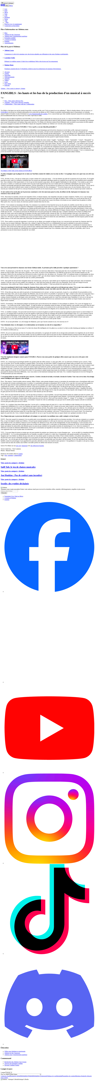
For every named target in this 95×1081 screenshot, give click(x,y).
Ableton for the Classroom (12, 34)
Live (5, 9)
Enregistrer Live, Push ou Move (13, 496)
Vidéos (6, 80)
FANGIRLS (4, 112)
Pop (6, 455)
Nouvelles (7, 75)
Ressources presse (15, 1076)
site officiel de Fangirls (37, 445)
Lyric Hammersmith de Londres (38, 114)
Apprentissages (8, 43)
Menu (7, 5)
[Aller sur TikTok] (49, 953)
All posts (7, 72)
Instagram (24, 445)
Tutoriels (7, 78)
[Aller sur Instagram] (49, 863)
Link (5, 15)
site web (18, 445)
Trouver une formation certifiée (13, 1063)
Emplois (6, 41)
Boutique (7, 17)
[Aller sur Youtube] (49, 772)
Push (5, 10)
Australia (10, 455)
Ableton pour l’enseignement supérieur (15, 36)
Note (5, 14)
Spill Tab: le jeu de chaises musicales (18, 467)
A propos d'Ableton (10, 39)
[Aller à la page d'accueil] (3, 5)
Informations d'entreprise (39, 1076)
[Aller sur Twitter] (49, 682)
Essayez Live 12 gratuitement (13, 24)
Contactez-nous (5, 1076)
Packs (6, 19)
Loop (6, 82)
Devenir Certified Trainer (11, 1065)
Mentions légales (80, 1076)
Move (6, 12)
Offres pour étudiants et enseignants (14, 1051)
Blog (5, 33)
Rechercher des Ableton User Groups (15, 1062)
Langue (3, 1072)
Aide (5, 21)
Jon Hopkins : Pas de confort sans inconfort (21, 475)
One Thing (7, 83)
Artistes (6, 73)
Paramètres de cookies (68, 1076)
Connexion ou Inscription (11, 26)
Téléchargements (9, 77)
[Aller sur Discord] (49, 1044)
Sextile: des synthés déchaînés (15, 483)
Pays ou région (5, 1074)
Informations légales (26, 1076)
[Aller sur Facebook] (49, 591)
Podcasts (7, 85)
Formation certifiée (9, 38)
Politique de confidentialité (54, 1076)
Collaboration (18, 455)
